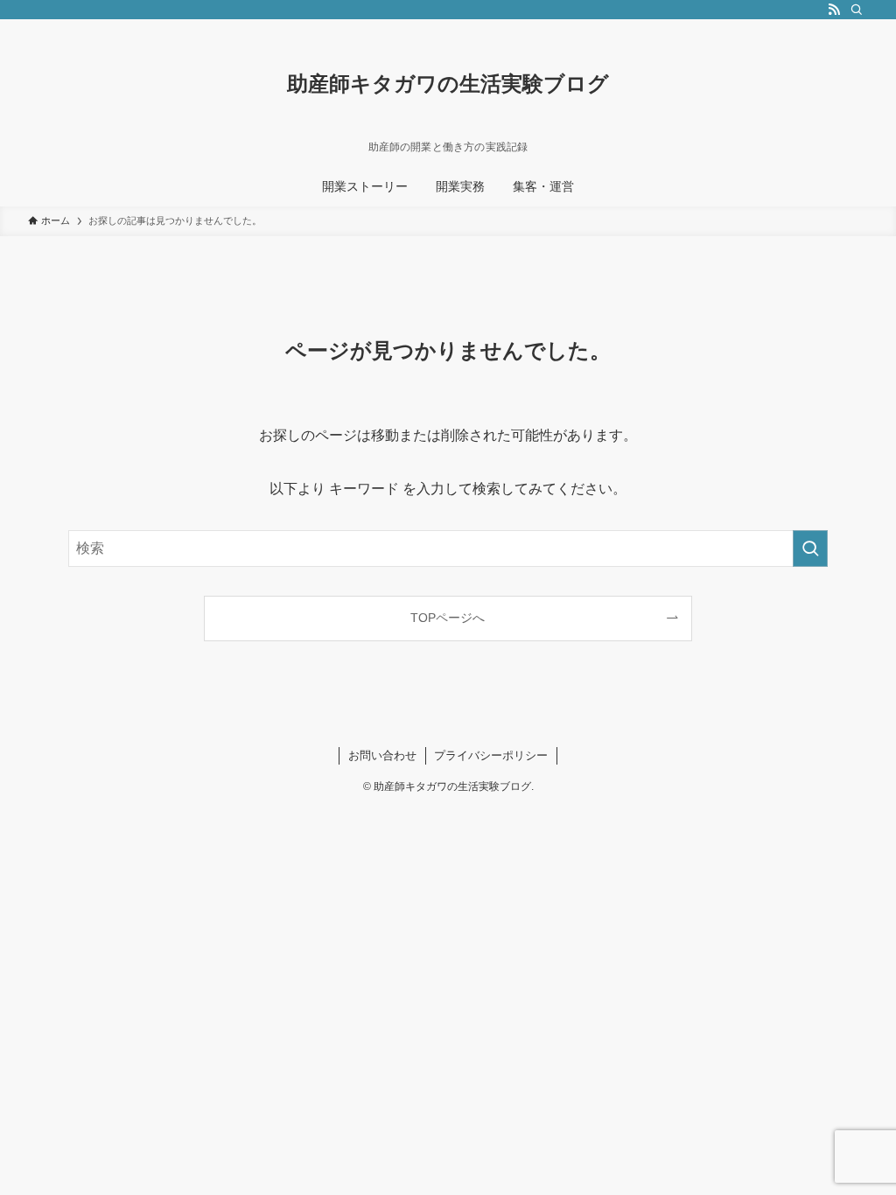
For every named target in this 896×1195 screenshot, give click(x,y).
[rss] (833, 9)
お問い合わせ (382, 755)
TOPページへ (447, 618)
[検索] (856, 9)
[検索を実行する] (810, 548)
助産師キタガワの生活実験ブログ (448, 83)
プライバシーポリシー (491, 755)
